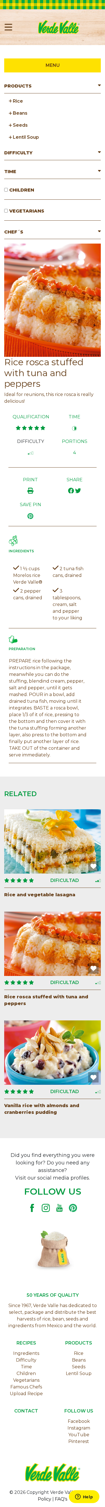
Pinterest (78, 1441)
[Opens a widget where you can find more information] (84, 1497)
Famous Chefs (26, 1387)
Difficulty (26, 1360)
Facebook (79, 1421)
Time (26, 1366)
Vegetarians (26, 1380)
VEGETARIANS (26, 211)
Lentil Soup (79, 1373)
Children (26, 1373)
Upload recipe (26, 1393)
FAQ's (61, 1499)
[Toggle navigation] (10, 27)
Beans (79, 1360)
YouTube (78, 1434)
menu (53, 65)
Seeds (78, 1366)
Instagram (78, 1428)
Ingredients (26, 1353)
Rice (78, 1353)
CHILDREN (21, 190)
